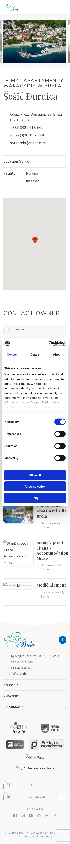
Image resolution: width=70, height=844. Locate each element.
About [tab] (57, 354)
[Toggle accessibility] (62, 797)
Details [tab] (35, 354)
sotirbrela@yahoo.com (28, 142)
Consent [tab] (12, 354)
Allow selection (35, 486)
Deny (35, 497)
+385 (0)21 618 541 (26, 127)
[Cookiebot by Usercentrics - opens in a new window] (49, 343)
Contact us (37, 796)
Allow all (35, 475)
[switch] (60, 434)
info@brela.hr (18, 674)
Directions (19, 120)
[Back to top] (62, 640)
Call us (36, 785)
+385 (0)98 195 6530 (27, 135)
